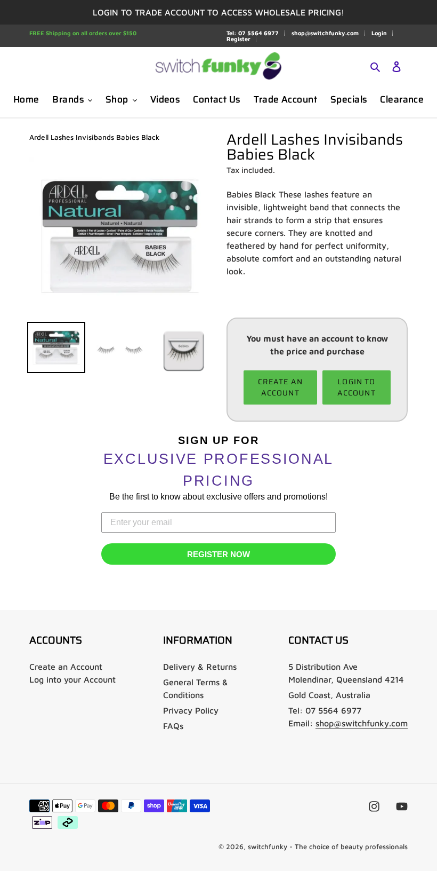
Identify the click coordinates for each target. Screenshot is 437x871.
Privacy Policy (190, 710)
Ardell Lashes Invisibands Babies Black (94, 137)
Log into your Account (72, 679)
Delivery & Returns (200, 666)
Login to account (356, 387)
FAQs (173, 726)
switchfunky (267, 846)
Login (379, 33)
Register (238, 39)
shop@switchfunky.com (325, 33)
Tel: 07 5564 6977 (252, 33)
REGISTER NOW (218, 554)
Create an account (280, 387)
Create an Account (65, 666)
